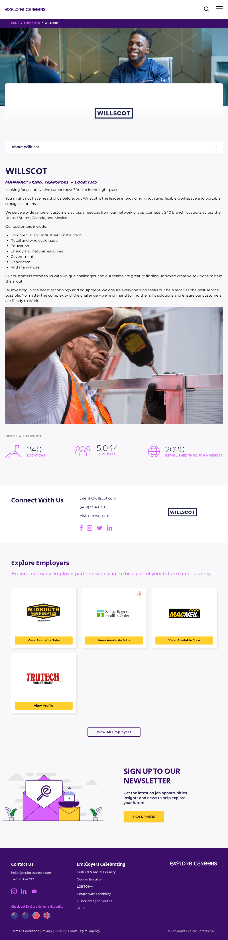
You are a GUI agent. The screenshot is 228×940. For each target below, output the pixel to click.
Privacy (47, 931)
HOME (15, 23)
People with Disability (94, 894)
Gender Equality (89, 879)
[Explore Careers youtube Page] (36, 893)
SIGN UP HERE (143, 817)
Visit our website (94, 516)
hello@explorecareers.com (31, 873)
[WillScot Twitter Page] (102, 529)
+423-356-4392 (22, 879)
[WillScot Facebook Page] (83, 529)
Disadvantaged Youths (94, 901)
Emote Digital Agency (84, 931)
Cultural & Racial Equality (96, 872)
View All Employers (114, 732)
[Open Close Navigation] (219, 9)
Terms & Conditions (25, 931)
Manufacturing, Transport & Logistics (51, 182)
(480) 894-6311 (92, 507)
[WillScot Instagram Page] (92, 529)
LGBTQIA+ (85, 886)
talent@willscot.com (98, 498)
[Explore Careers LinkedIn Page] (26, 893)
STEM (81, 908)
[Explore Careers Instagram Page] (16, 893)
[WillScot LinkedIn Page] (111, 529)
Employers (32, 23)
